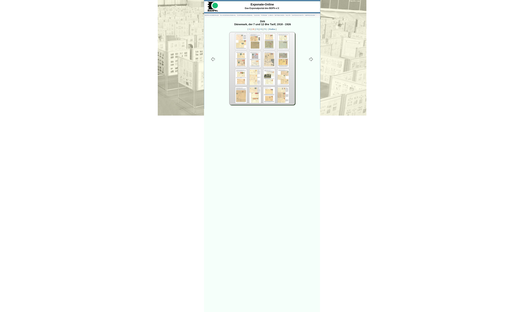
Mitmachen (279, 15)
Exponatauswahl (245, 15)
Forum (264, 15)
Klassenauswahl (228, 15)
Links (270, 15)
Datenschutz (298, 15)
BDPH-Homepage (212, 15)
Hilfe (288, 15)
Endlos (272, 29)
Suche (257, 15)
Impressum (310, 15)
